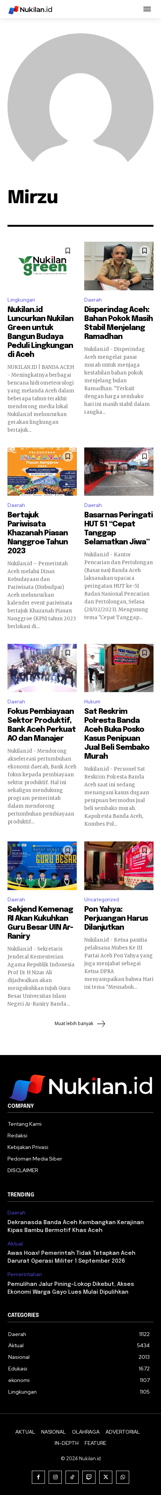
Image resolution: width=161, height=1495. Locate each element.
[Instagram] (55, 1477)
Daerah (93, 300)
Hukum (92, 701)
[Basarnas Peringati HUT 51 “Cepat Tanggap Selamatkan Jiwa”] (119, 471)
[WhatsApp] (122, 1477)
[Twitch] (88, 1477)
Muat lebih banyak (74, 1023)
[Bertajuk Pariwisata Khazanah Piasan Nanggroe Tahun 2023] (42, 471)
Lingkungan (21, 300)
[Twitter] (105, 1477)
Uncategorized (101, 899)
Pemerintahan (24, 1274)
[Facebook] (38, 1477)
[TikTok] (72, 1477)
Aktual (15, 1244)
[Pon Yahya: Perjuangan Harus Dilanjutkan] (119, 865)
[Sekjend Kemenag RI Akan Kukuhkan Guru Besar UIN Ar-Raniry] (42, 865)
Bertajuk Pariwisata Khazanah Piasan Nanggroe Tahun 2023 (37, 533)
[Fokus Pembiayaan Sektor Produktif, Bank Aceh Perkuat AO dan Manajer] (42, 668)
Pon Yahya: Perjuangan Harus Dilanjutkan (116, 919)
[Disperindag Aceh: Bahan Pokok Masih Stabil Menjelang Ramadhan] (119, 266)
